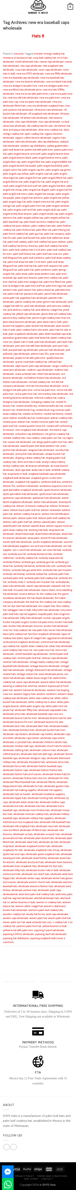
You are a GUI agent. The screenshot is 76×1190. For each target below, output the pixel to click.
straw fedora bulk (24, 533)
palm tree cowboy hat (50, 277)
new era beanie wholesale (30, 81)
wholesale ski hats (48, 842)
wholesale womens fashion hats (35, 886)
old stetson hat (62, 125)
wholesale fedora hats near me (29, 778)
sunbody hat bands (24, 565)
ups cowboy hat (11, 646)
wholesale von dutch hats (35, 874)
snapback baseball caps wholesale (47, 473)
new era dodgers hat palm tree (20, 85)
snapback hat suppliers (27, 481)
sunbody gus (28, 562)
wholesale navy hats (47, 826)
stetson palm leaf (27, 518)
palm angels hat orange (41, 193)
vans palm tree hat (44, 650)
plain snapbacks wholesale (23, 333)
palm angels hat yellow (56, 197)
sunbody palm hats (58, 574)
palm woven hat (27, 289)
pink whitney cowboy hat (21, 309)
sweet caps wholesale (38, 585)
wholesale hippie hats (15, 798)
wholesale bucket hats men (50, 730)
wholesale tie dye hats (50, 866)
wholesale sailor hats (26, 842)
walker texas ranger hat (39, 678)
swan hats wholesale (14, 585)
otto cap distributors (48, 141)
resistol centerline (32, 413)
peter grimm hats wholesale (51, 301)
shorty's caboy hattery (53, 461)
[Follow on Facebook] (6, 1147)
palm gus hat (36, 233)
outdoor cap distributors (33, 145)
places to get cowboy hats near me (51, 317)
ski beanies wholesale (37, 465)
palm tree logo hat (56, 285)
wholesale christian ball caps (18, 746)
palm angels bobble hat (58, 161)
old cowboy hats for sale (40, 125)
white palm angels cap (32, 706)
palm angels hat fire (61, 189)
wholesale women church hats (33, 882)
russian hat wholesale (19, 442)
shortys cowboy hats (13, 465)
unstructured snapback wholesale (21, 642)
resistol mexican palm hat (45, 421)
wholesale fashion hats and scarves (22, 774)
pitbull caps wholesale (28, 313)
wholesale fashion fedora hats (45, 770)
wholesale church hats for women (53, 746)
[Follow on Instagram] (13, 1147)
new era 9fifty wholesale (58, 73)
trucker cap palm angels (56, 618)
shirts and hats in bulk (29, 461)
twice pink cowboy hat (15, 634)
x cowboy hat (60, 922)
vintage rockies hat (27, 674)
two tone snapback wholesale (44, 634)
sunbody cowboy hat (26, 557)
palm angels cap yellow (15, 173)
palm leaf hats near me (49, 253)
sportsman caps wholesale (17, 497)
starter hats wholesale (45, 502)
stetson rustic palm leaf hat (17, 522)
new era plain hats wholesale (35, 101)
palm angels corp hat (41, 173)
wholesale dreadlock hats (31, 762)
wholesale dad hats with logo (36, 754)
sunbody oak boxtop (14, 574)
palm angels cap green (58, 169)
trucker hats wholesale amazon (26, 626)
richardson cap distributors (29, 434)
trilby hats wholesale (31, 618)
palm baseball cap (13, 221)
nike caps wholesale (26, 121)
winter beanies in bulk (23, 902)
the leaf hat (32, 601)
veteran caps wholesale (55, 658)
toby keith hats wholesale (46, 609)
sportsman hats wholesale (47, 497)
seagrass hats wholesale (41, 450)
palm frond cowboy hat (15, 233)
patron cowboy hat (25, 301)
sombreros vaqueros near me (56, 486)
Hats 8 (38, 36)
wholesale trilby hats (14, 870)
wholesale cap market (41, 734)
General (18, 53)
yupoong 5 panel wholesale (49, 930)
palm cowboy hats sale (43, 225)
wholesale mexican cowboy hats (31, 814)
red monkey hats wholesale (53, 393)
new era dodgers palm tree (53, 85)
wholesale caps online (52, 738)
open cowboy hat (34, 133)
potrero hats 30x (40, 353)
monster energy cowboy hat (49, 53)
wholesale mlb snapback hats (19, 826)
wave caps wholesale (27, 682)
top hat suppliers (28, 614)
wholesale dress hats (57, 762)
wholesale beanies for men (18, 722)
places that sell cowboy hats (56, 313)
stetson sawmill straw (33, 525)
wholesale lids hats (35, 806)
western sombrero (47, 694)
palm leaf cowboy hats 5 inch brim (27, 249)
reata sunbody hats (25, 373)
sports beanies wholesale (58, 489)
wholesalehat (10, 894)
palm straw (21, 273)
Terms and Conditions (52, 1176)
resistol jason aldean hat (16, 421)
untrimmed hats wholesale (55, 642)
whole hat (8, 710)
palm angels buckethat (49, 165)
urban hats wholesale (60, 646)
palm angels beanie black (17, 157)
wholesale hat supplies (49, 790)
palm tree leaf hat (35, 285)
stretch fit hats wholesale (54, 538)
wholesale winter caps (28, 878)
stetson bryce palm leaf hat (25, 510)
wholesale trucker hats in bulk (42, 870)
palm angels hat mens (15, 193)
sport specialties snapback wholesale (23, 489)
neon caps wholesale (50, 69)
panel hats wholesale (56, 293)
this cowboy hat (48, 601)
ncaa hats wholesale (26, 69)
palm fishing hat (61, 229)
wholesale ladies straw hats (24, 802)
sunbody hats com (46, 565)
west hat (32, 686)
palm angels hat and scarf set (25, 185)
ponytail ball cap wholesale (23, 349)
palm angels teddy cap (45, 213)
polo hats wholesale (45, 341)
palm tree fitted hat (54, 281)
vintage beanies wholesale (45, 666)
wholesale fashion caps (15, 770)
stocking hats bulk (38, 530)
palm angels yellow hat (56, 217)
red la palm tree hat (26, 393)
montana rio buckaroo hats (17, 57)
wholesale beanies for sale (48, 722)
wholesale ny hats (23, 834)
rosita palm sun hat (51, 437)
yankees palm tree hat (28, 926)
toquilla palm (45, 614)
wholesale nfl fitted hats (33, 830)
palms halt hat (15, 293)
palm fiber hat (43, 229)
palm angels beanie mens (46, 157)
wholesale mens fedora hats (34, 810)
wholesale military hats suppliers (36, 818)
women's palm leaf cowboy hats (45, 910)
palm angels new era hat (40, 201)
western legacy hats (24, 694)
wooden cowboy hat (14, 914)
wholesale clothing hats (15, 750)
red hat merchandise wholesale (43, 385)
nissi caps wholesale (49, 121)
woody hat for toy (35, 914)
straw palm (33, 538)
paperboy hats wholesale (33, 297)
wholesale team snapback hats (19, 866)
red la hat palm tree (45, 390)
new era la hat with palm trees (31, 93)
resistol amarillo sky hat (50, 405)
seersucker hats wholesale (29, 453)
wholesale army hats (14, 714)
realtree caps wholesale (40, 369)
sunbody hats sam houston (57, 570)
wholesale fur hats (33, 786)
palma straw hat (45, 289)
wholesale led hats (13, 806)
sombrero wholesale (27, 486)
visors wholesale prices (51, 674)
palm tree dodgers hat (30, 281)
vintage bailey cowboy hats (44, 662)
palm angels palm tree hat (30, 205)
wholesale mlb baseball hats (55, 822)
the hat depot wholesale (40, 598)
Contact (47, 1178)
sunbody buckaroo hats (39, 554)
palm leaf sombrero (33, 257)
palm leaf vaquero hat (50, 265)
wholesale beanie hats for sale (55, 718)
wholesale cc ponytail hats (17, 742)
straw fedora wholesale (47, 533)
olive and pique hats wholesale (20, 129)
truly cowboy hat (22, 630)
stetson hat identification (55, 513)
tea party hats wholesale (27, 590)
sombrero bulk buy (51, 481)
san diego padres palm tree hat (49, 442)
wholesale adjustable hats (52, 710)
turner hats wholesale (60, 630)
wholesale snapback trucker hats (32, 846)
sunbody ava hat (17, 554)
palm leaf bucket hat (28, 237)
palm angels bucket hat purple (19, 165)
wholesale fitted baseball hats (19, 782)
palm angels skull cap (48, 209)
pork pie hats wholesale (52, 349)
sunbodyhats (62, 582)
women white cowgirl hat (29, 906)
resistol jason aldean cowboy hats (54, 417)
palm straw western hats (41, 273)
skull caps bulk (22, 469)
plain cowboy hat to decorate (32, 329)
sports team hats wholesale (54, 494)
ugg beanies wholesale (59, 638)
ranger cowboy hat (62, 365)
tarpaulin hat (58, 585)
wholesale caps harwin (27, 738)
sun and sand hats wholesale (46, 546)
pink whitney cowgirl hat (49, 309)
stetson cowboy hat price (27, 513)
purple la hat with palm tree (30, 357)
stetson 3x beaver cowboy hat (32, 505)
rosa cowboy (33, 437)
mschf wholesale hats (26, 61)
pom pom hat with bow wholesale (33, 345)
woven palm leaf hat (59, 918)
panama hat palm (33, 293)
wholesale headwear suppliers (48, 794)
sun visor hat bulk (52, 549)
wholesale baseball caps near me (44, 714)
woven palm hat (38, 918)
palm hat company (54, 233)
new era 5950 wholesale (30, 73)
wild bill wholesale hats (46, 898)
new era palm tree (49, 97)
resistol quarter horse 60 (32, 425)
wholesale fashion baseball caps (44, 766)
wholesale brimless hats (21, 730)
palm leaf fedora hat (24, 253)
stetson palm (10, 518)
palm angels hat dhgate (36, 189)
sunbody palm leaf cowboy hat (40, 578)
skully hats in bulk (41, 469)
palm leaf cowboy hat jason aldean (47, 241)
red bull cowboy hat (39, 382)
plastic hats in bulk (23, 341)
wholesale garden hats (56, 786)
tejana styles (48, 590)
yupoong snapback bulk (43, 938)
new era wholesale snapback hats (45, 105)
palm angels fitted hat (54, 177)
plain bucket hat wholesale (40, 325)
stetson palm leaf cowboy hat (54, 518)
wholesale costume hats (43, 750)
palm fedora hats (25, 229)
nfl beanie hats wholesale (48, 109)
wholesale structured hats (30, 862)
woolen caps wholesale (15, 918)
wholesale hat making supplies (19, 790)
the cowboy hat (48, 593)
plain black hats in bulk (49, 321)
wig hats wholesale (22, 898)
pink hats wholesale (35, 305)
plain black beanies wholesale (19, 321)
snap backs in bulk (17, 473)
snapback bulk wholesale (16, 478)
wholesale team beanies (58, 862)
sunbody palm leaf (13, 578)
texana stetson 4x (29, 593)
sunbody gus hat (45, 562)
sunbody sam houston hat (40, 582)
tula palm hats (40, 630)
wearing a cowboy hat (15, 686)
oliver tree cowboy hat (50, 129)
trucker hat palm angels (16, 622)
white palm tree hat (56, 706)
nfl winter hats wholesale (34, 117)
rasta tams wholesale (14, 369)
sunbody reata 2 (16, 582)
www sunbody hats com (39, 922)
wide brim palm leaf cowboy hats (36, 894)
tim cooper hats (46, 606)
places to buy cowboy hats (17, 317)
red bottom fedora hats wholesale (42, 377)
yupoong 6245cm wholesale (18, 934)
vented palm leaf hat (29, 658)
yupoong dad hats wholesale (50, 934)
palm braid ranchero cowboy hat (41, 221)
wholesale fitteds (46, 782)
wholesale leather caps (52, 802)
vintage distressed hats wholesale (43, 670)
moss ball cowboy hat (44, 57)
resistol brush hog (25, 409)
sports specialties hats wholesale (20, 494)
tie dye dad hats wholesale (22, 606)
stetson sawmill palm (44, 522)
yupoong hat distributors (16, 938)
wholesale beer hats (14, 726)
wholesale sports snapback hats (43, 854)
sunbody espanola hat (51, 557)
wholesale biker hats (37, 726)
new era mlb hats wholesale (23, 97)
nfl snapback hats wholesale (43, 113)
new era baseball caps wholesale (21, 77)
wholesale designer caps (32, 758)
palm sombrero (43, 269)
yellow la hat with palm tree (18, 930)
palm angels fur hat (34, 181)
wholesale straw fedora (34, 858)
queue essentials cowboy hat (31, 361)
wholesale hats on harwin (17, 794)
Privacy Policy (24, 1176)
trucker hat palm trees (42, 622)
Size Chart (31, 1178)
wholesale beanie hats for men (20, 718)
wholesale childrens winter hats (50, 742)
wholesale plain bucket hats (39, 838)
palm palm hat (26, 269)
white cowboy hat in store (42, 702)
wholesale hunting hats (40, 798)
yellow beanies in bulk (54, 926)
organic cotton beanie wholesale (33, 137)
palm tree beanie (27, 277)
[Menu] (5, 7)
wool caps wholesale (57, 914)
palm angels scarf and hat (22, 209)
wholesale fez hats (58, 778)
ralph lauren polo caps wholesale (33, 365)
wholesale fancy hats (14, 766)
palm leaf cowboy (17, 241)
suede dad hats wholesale (17, 541)
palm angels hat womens (29, 197)
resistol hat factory (53, 413)
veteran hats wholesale (15, 662)
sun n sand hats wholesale (27, 549)
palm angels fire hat (30, 177)
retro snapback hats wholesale (31, 429)
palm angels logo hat (14, 201)
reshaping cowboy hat (43, 401)
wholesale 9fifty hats (26, 710)
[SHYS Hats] (38, 7)
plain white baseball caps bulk (55, 333)
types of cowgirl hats (35, 638)
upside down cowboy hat (34, 646)
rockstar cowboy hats (14, 437)
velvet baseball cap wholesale (31, 653)
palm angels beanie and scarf (24, 153)
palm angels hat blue (53, 185)
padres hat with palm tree (39, 149)
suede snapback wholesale (48, 541)
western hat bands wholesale (30, 690)
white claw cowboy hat (41, 698)
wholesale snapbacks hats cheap (41, 850)
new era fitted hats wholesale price (22, 89)
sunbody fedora (11, 562)
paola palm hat (11, 297)
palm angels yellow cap (30, 217)
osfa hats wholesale (25, 141)
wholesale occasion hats (47, 834)
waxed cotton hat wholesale (56, 682)
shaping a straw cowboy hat (30, 457)
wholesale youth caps (49, 890)
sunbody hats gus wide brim (26, 570)
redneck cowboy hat (45, 397)
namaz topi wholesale (52, 61)
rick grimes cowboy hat (57, 434)
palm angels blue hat (32, 161)
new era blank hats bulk (59, 81)
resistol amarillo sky (26, 405)
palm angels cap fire (33, 169)
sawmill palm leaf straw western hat (39, 445)
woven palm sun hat (14, 922)
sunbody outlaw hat (36, 574)
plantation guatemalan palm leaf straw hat (26, 337)
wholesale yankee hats (24, 890)
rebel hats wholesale (48, 373)
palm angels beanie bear (55, 153)
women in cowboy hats (48, 902)
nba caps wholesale (31, 65)
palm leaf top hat (27, 265)
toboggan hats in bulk (19, 609)
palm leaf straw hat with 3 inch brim (27, 261)
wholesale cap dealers (15, 734)
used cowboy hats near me (17, 650)
